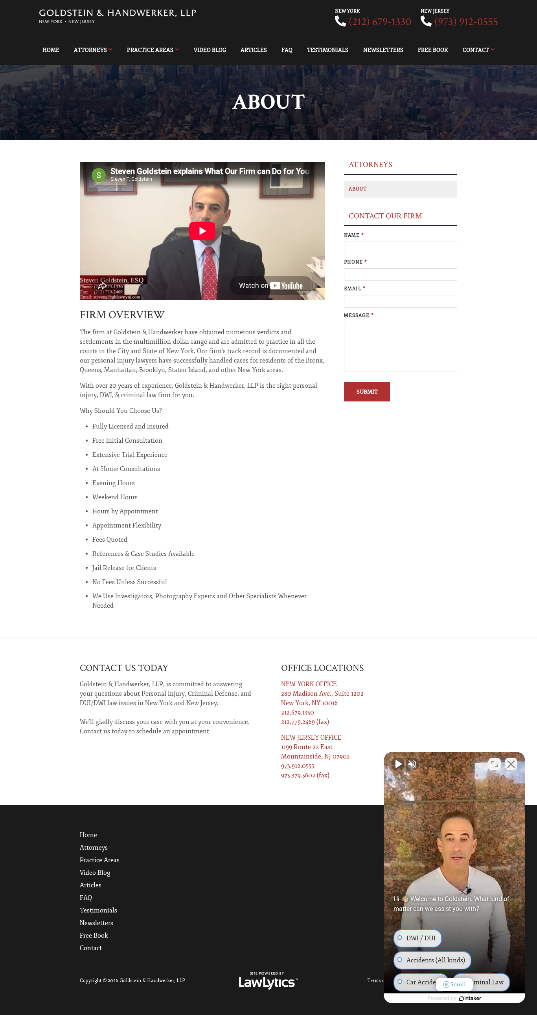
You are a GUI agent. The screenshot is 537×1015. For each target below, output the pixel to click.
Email (355, 289)
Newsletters (383, 50)
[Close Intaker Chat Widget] (511, 764)
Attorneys (90, 50)
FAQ (286, 50)
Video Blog (210, 50)
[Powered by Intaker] (470, 998)
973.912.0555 (297, 766)
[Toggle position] (494, 764)
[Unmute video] (398, 764)
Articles (254, 50)
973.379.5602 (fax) (305, 775)
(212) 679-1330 (380, 22)
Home (50, 50)
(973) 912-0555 (466, 22)
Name (354, 235)
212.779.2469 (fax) (305, 722)
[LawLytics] (268, 981)
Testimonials (327, 50)
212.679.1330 (297, 712)
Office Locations (322, 668)
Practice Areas (150, 50)
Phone (355, 262)
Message (359, 316)
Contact (476, 50)
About (358, 189)
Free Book (433, 50)
